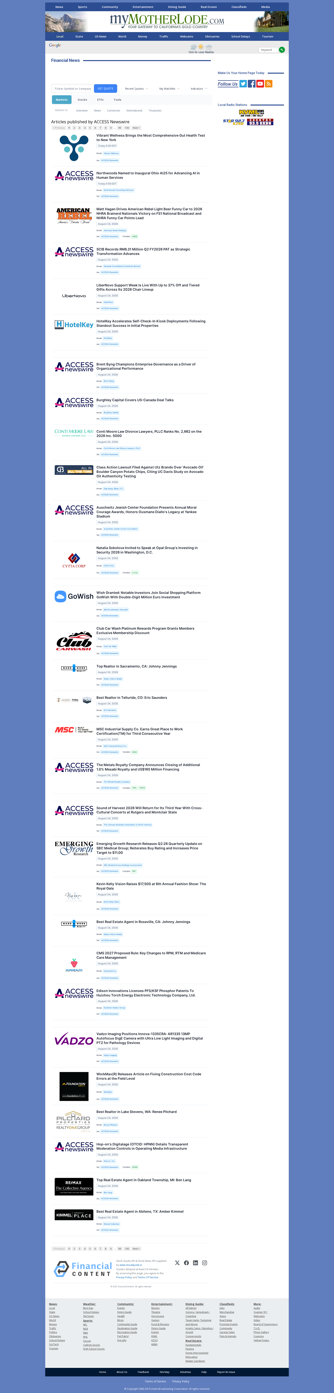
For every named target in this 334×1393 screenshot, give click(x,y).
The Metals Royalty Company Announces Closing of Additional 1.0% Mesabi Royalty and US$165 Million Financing (148, 767)
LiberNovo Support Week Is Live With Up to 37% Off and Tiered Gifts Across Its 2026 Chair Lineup (147, 287)
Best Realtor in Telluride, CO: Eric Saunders (131, 698)
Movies (155, 1308)
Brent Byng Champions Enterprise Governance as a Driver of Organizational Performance (146, 366)
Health (121, 1316)
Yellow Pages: (261, 1340)
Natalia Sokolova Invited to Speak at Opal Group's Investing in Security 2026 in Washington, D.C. (147, 550)
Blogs (120, 1320)
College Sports (91, 1345)
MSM (134, 752)
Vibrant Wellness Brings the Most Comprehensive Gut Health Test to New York (150, 137)
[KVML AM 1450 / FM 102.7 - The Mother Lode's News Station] (251, 112)
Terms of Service (155, 1381)
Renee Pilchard (110, 1125)
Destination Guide (127, 1328)
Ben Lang (108, 1192)
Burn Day (88, 1308)
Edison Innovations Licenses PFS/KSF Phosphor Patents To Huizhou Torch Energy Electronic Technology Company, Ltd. (146, 993)
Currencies (113, 110)
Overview (82, 110)
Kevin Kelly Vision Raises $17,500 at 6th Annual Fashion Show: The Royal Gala (151, 886)
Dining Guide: (195, 1304)
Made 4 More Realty (113, 679)
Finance (190, 1348)
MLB (85, 1328)
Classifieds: (227, 1304)
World (122, 36)
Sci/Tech (54, 1344)
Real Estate (209, 7)
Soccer (87, 1341)
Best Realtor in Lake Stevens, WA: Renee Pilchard (136, 1112)
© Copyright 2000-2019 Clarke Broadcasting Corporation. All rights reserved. (167, 1388)
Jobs (222, 1308)
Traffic (163, 36)
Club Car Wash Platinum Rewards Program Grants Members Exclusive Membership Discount (145, 630)
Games (155, 1320)
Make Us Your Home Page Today (241, 73)
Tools (117, 99)
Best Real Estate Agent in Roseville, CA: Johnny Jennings (143, 922)
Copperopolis (193, 1336)
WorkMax (108, 1092)
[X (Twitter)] (177, 1269)
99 (119, 127)
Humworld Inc (110, 971)
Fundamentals (193, 1345)
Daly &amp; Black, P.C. (113, 489)
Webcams (186, 36)
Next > (136, 127)
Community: (125, 1304)
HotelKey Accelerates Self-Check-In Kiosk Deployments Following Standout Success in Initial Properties (150, 323)
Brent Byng (109, 381)
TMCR (142, 788)
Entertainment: (162, 1304)
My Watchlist (167, 88)
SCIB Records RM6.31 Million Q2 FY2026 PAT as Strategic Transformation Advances (143, 251)
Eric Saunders (110, 710)
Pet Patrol (123, 1336)
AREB (134, 236)
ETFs (100, 99)
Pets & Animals (228, 1336)
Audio (257, 1308)
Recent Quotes (134, 88)
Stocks (82, 99)
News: (53, 1304)
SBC (134, 871)
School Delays (240, 36)
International (134, 110)
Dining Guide (177, 7)
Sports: (88, 1320)
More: (257, 1304)
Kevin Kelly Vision (111, 902)
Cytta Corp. (109, 566)
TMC (134, 788)
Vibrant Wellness (111, 153)
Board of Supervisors (266, 1324)
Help (204, 1372)
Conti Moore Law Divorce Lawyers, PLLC (122, 448)
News (59, 7)
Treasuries (155, 110)
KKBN (154, 1344)
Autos (223, 1316)
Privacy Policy (124, 1277)
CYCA (135, 573)
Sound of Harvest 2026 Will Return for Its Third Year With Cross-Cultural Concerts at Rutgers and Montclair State (149, 810)
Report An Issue (226, 1372)
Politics (53, 1332)
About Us (122, 1372)
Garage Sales (227, 1332)
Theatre (155, 1312)
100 (127, 127)
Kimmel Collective (111, 1224)
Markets (62, 99)
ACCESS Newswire (109, 160)
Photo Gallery (261, 1332)
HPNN (134, 1167)
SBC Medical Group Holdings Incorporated (123, 865)
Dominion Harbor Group (114, 1008)
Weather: (89, 1304)
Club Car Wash (110, 646)
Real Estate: (194, 1341)
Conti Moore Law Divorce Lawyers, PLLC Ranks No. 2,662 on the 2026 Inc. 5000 (149, 433)
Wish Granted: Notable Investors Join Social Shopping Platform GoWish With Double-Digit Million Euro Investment (148, 595)
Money (142, 36)
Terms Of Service (148, 1277)
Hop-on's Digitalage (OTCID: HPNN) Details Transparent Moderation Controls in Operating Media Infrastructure (142, 1146)
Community (110, 7)
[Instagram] (205, 1269)
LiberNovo (108, 302)
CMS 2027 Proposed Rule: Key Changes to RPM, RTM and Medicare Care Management (151, 955)
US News (100, 36)
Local (59, 36)
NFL (85, 1324)
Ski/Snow (88, 1316)
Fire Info (121, 1340)
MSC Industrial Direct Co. (115, 746)
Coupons (259, 1336)
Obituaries (212, 36)
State (79, 36)
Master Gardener (195, 1361)
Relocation (192, 1357)
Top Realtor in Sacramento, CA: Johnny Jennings (136, 666)
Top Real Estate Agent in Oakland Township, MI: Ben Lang (143, 1180)
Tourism (267, 36)
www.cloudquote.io (131, 1265)
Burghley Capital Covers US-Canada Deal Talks (135, 400)
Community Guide (127, 1324)
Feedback (143, 1372)
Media (265, 7)
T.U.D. (257, 1328)
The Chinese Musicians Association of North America (127, 825)
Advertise (185, 1372)
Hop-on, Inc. (109, 1161)
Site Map (165, 1372)
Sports (82, 7)
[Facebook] (186, 1269)
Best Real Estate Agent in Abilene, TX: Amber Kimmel (140, 1211)
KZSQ (154, 1340)
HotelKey (108, 338)
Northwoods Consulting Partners (119, 190)
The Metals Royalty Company (117, 782)
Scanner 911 (261, 1312)
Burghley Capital (111, 412)
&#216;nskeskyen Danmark (116, 610)
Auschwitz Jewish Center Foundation (121, 529)
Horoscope (157, 1316)
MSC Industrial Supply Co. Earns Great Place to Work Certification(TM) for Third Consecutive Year (139, 731)
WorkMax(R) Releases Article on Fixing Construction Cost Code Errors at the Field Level (148, 1076)
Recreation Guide (127, 1332)
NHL (85, 1337)
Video (257, 1320)
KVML (154, 1336)
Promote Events (229, 1324)
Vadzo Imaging (110, 1055)
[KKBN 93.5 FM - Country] (260, 121)
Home (102, 1372)
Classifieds (239, 7)
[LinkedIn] (195, 1269)
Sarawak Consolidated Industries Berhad (122, 266)
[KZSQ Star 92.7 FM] (232, 121)
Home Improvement (197, 1353)
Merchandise (227, 1312)
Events (121, 1308)
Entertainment (143, 7)
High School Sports (94, 1348)
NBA (85, 1332)
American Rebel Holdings (115, 230)
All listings (191, 1308)
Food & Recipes (160, 1324)
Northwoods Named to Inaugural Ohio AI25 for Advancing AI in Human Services (148, 175)
